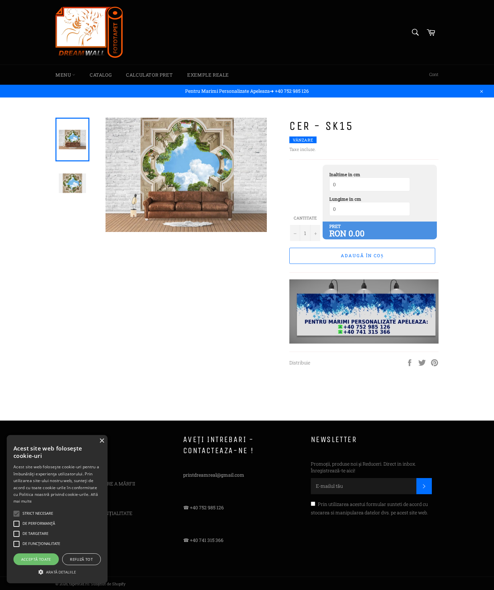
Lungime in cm (345, 199)
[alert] (57, 509)
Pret (335, 226)
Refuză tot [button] (81, 559)
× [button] (101, 440)
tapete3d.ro (79, 583)
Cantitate (305, 218)
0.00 (356, 233)
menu (63, 75)
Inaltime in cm (344, 174)
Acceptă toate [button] (36, 559)
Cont (434, 74)
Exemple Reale (208, 75)
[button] (57, 571)
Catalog (101, 75)
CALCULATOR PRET (149, 75)
